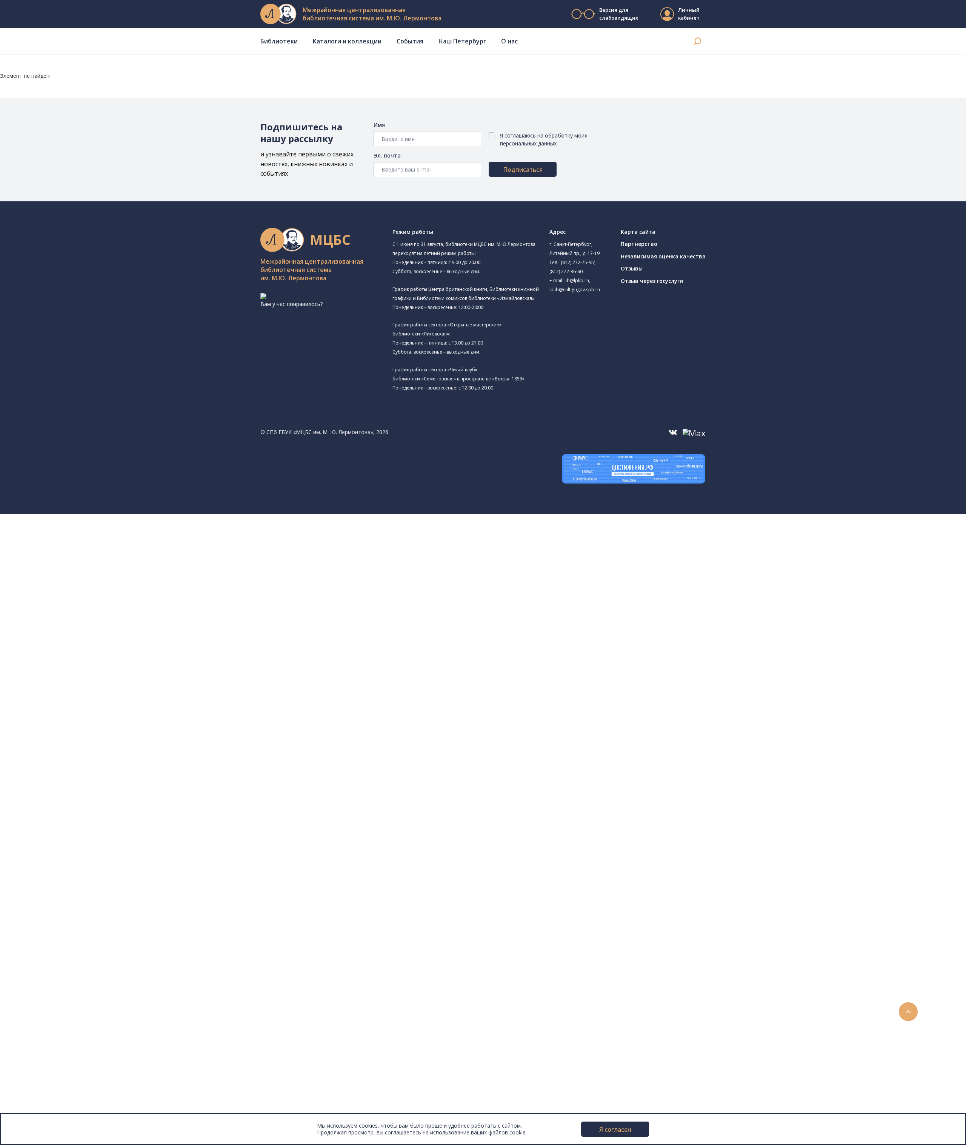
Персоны (35, 982)
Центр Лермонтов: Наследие (81, 667)
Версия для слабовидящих (618, 13)
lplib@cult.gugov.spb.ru (574, 289)
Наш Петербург (462, 41)
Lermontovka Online (49, 991)
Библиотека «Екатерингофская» (95, 552)
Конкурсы (36, 957)
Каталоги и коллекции (347, 41)
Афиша (33, 974)
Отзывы (632, 268)
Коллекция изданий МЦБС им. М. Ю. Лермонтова (111, 838)
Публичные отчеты (49, 1109)
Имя (379, 124)
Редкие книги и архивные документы (83, 804)
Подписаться (523, 169)
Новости (35, 948)
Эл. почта (387, 155)
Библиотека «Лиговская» (86, 571)
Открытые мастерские (73, 684)
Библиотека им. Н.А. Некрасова (84, 607)
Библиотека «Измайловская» (81, 589)
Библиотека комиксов (72, 720)
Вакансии (36, 1084)
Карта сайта (638, 231)
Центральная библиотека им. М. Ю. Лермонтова (115, 534)
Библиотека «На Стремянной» (93, 562)
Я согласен (615, 1129)
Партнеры (37, 1092)
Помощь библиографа (65, 897)
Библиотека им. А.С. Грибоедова (86, 580)
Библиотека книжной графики (82, 702)
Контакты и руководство (56, 1067)
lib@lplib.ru (577, 280)
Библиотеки (279, 41)
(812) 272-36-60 (566, 271)
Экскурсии (37, 1033)
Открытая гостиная (69, 676)
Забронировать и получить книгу (79, 906)
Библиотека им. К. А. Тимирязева (86, 544)
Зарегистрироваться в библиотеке (81, 889)
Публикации (39, 1041)
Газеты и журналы (59, 796)
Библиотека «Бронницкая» (78, 632)
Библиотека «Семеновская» (79, 624)
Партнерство (639, 243)
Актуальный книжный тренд (72, 931)
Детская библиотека (70, 641)
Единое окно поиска (62, 745)
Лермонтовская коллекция (82, 830)
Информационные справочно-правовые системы (99, 813)
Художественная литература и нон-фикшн (90, 779)
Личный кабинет (689, 13)
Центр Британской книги (85, 710)
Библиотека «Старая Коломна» (94, 597)
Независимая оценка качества (663, 256)
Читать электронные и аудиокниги (80, 923)
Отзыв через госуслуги (652, 280)
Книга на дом (53, 914)
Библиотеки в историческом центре (95, 1024)
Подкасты (36, 1007)
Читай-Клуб (69, 658)
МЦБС (32, 1058)
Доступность (41, 1075)
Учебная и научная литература (76, 787)
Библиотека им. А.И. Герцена (81, 616)
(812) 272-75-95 (577, 262)
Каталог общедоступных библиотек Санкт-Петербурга (107, 754)
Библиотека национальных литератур (103, 693)
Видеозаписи (41, 999)
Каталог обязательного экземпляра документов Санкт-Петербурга (123, 762)
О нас (509, 41)
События (410, 41)
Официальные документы (57, 1101)
